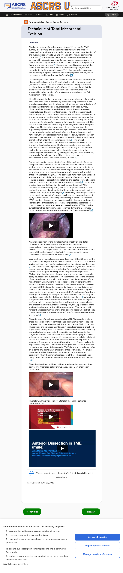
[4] (55, 94)
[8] (63, 192)
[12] (39, 315)
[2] (54, 65)
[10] (31, 266)
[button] (72, 14)
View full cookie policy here (15, 564)
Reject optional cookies (97, 545)
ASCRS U (41, 5)
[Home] (7, 14)
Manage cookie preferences (97, 554)
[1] (40, 57)
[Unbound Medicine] (112, 5)
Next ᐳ (91, 511)
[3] (71, 75)
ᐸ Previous (32, 511)
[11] (82, 297)
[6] (76, 157)
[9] (91, 210)
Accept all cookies (97, 537)
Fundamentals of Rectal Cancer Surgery (48, 22)
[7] (56, 174)
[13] (31, 360)
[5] (72, 139)
